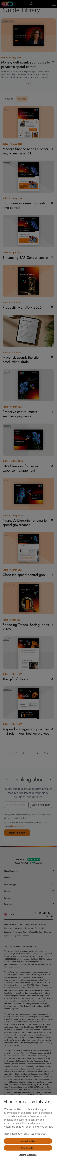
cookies (30, 1134)
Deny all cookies (27, 1148)
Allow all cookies (28, 1141)
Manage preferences (28, 1154)
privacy (42, 1134)
